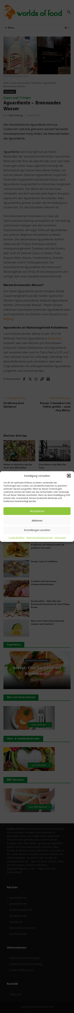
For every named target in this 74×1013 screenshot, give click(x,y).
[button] (69, 476)
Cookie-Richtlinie (16, 537)
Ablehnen (37, 520)
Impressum (60, 537)
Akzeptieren (37, 511)
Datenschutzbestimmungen (39, 537)
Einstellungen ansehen (37, 530)
